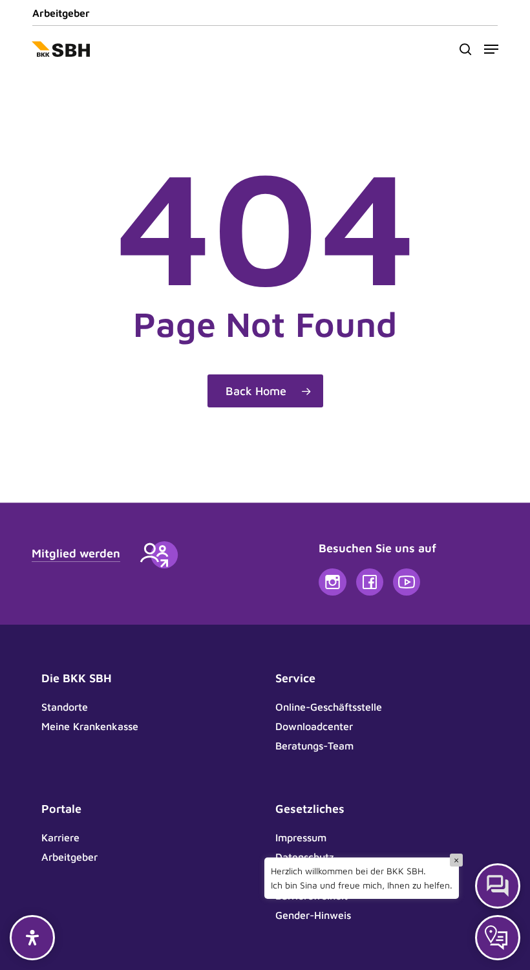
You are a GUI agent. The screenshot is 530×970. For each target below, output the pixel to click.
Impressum (300, 837)
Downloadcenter (314, 726)
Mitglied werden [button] (76, 553)
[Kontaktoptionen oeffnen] (497, 937)
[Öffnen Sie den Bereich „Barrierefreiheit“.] (32, 937)
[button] (491, 49)
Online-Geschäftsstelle (328, 707)
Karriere (60, 837)
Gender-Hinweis (313, 915)
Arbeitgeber (61, 13)
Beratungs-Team (314, 745)
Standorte (64, 707)
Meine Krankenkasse (89, 726)
